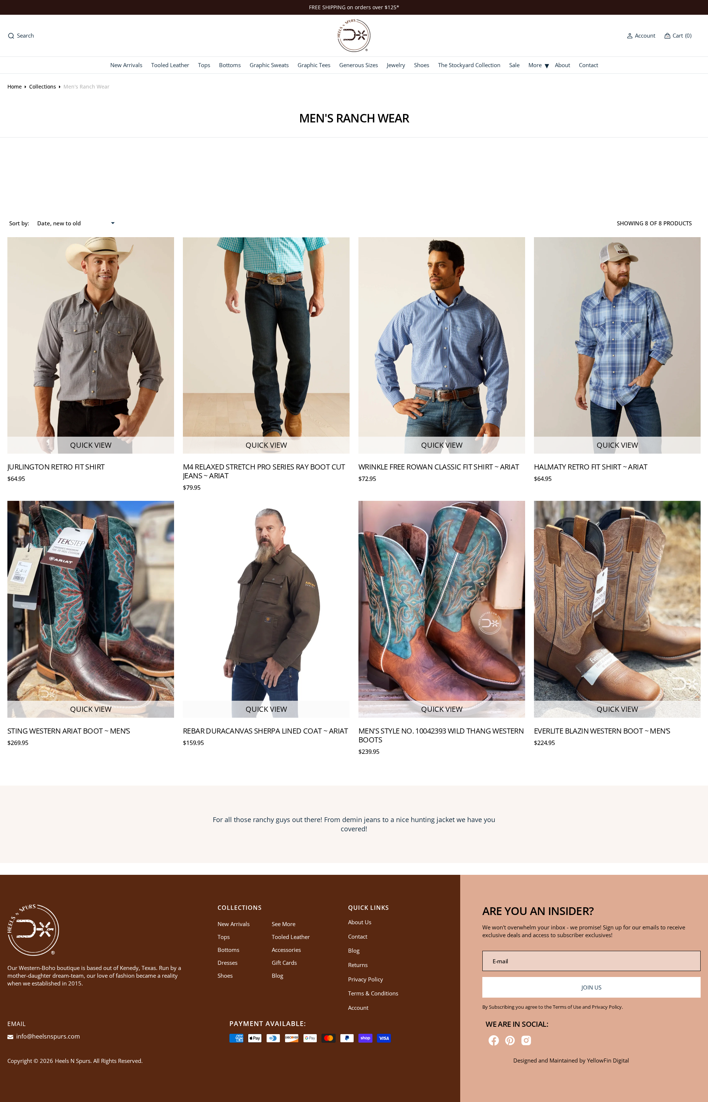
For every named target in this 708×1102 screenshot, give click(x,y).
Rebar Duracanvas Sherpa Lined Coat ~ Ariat (265, 731)
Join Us (591, 987)
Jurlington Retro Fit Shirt (55, 467)
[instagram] (526, 1040)
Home (14, 86)
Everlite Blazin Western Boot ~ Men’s (602, 731)
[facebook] (494, 1040)
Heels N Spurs (72, 1060)
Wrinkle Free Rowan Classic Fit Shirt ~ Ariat (438, 467)
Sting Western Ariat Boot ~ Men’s (68, 731)
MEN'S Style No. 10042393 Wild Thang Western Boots (441, 735)
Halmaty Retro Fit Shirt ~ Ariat (590, 467)
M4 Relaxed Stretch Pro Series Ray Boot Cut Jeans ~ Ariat (264, 471)
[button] (641, 35)
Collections (42, 86)
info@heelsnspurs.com (47, 1036)
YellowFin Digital (608, 1060)
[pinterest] (510, 1040)
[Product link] (90, 345)
